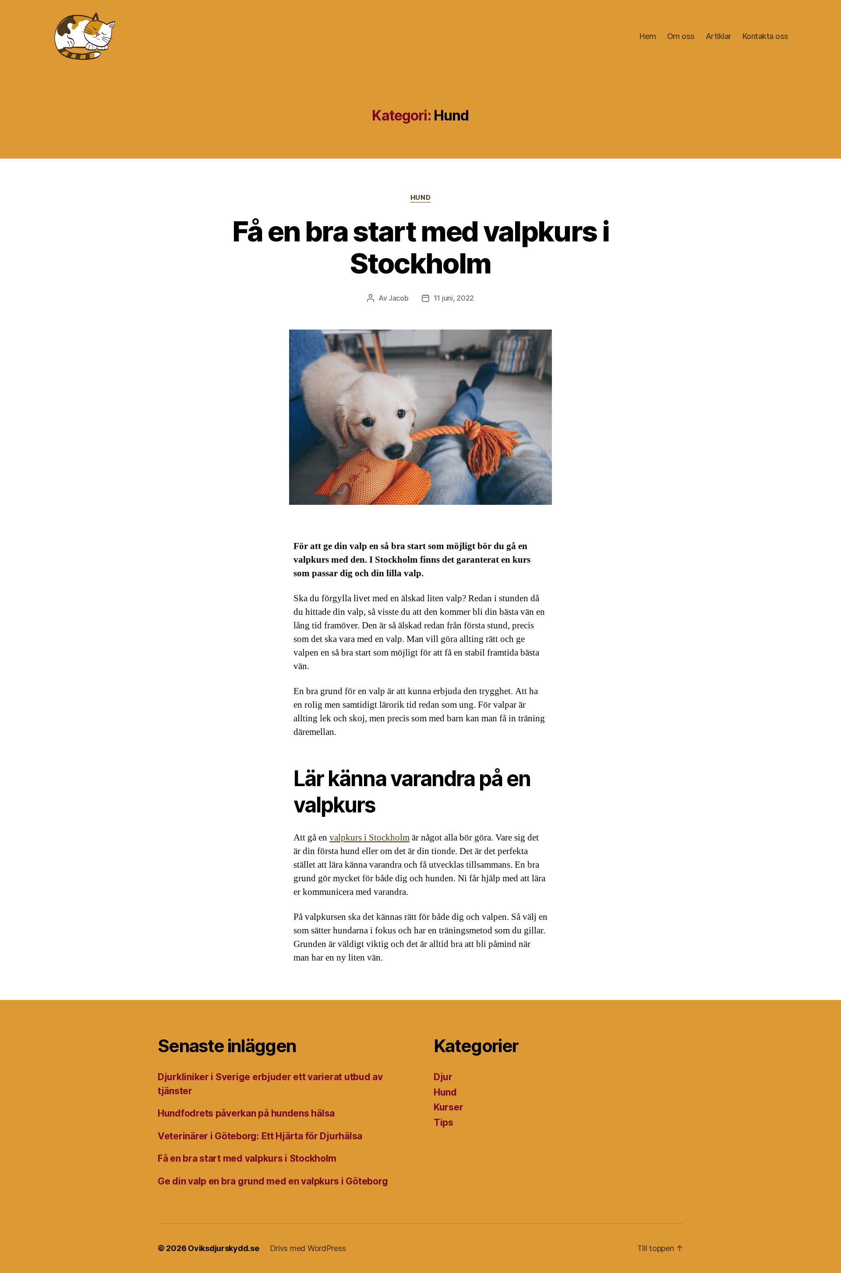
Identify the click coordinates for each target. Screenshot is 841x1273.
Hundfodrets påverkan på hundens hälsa (246, 1113)
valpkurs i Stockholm (369, 838)
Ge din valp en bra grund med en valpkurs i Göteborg (273, 1181)
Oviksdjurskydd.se (223, 1248)
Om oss (681, 36)
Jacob (399, 298)
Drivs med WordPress (308, 1248)
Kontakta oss (765, 36)
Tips (443, 1122)
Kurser (448, 1107)
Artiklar (718, 36)
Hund (420, 198)
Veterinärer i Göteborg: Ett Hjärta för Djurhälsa (260, 1136)
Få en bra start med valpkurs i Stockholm (420, 247)
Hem (648, 36)
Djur (443, 1076)
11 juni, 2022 (454, 298)
